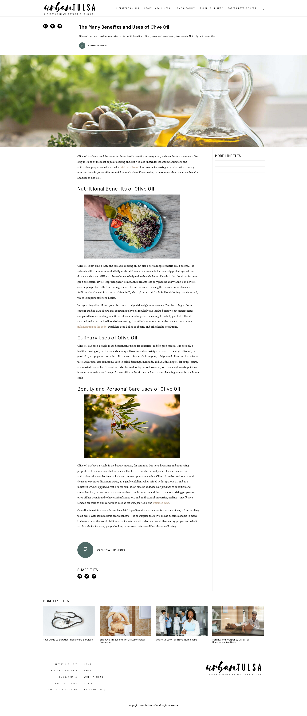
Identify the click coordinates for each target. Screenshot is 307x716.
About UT (90, 670)
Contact (90, 683)
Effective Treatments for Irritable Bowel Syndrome (122, 640)
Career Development (242, 8)
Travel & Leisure (211, 8)
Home (88, 664)
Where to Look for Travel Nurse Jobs (176, 639)
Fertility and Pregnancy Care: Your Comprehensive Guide (231, 640)
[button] (45, 26)
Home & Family (185, 8)
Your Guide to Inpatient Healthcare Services (68, 639)
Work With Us (94, 677)
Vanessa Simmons (98, 45)
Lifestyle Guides (127, 8)
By (88, 45)
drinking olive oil (130, 167)
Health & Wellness (157, 8)
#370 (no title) (95, 689)
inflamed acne (160, 503)
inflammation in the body (91, 326)
